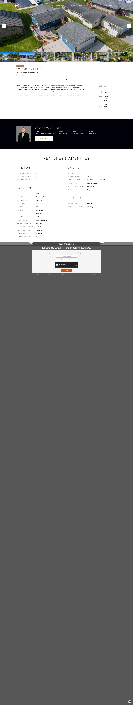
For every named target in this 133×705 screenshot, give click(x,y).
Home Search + (61, 5)
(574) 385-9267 (63, 133)
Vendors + (73, 5)
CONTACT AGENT (44, 138)
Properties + (49, 5)
